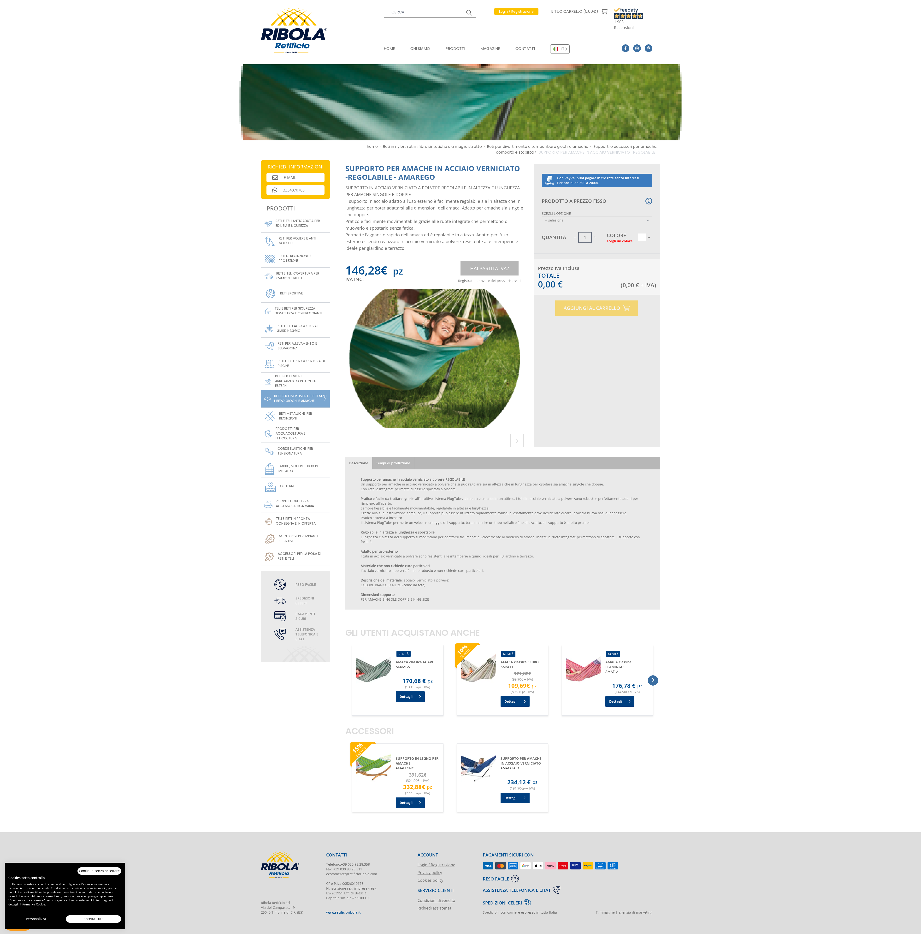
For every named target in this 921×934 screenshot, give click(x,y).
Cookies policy (430, 880)
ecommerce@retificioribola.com (351, 874)
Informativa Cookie (32, 904)
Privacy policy (430, 872)
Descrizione (358, 463)
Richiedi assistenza (434, 907)
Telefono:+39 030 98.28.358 (348, 864)
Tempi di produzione (393, 463)
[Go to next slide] (517, 440)
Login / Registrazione (436, 864)
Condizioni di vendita (436, 900)
